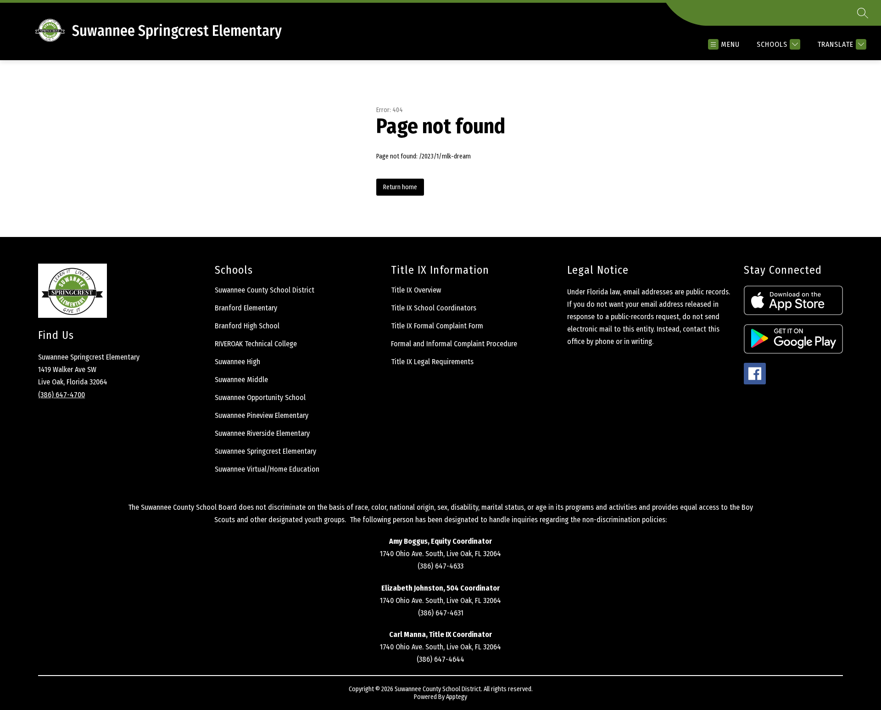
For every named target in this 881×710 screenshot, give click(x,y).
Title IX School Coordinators (433, 308)
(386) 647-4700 (61, 394)
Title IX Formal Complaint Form (437, 325)
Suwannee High (237, 361)
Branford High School (247, 325)
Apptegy (456, 697)
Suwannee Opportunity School (260, 397)
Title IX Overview (416, 290)
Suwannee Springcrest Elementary (265, 451)
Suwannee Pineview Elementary (261, 415)
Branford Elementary (246, 308)
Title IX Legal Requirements (432, 361)
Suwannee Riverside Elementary (262, 433)
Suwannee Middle (241, 379)
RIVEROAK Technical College (256, 343)
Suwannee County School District (264, 290)
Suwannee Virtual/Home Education (267, 469)
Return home (400, 187)
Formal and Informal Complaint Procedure (454, 343)
